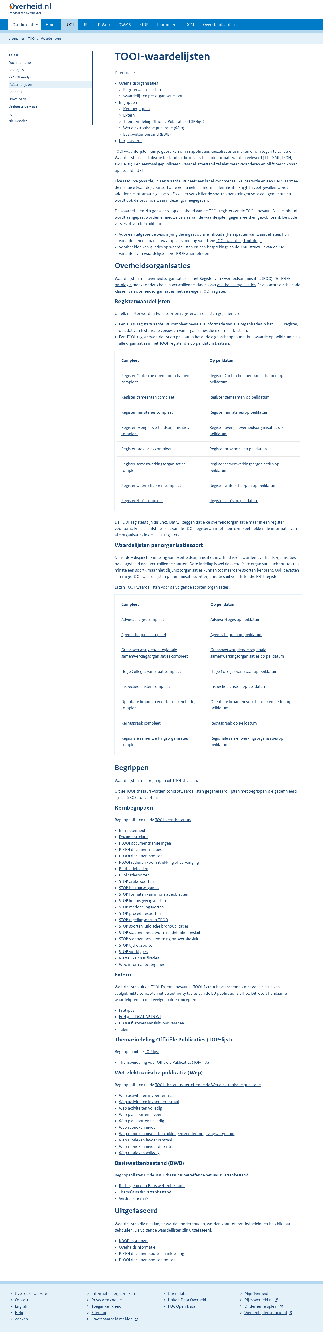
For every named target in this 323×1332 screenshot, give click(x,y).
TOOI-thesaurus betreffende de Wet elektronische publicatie (208, 1084)
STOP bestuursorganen (139, 887)
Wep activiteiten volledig (140, 1108)
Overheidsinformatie (137, 1247)
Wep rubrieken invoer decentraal (148, 1146)
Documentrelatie (133, 836)
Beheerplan (18, 92)
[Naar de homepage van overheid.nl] (29, 7)
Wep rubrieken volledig (139, 1152)
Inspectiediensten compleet (145, 686)
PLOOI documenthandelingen (145, 843)
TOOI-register (213, 291)
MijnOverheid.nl (258, 1293)
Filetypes (126, 1010)
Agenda (15, 113)
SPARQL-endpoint (23, 77)
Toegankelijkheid (107, 1306)
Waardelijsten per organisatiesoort (153, 96)
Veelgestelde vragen (24, 106)
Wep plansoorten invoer (140, 1114)
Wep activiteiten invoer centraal (147, 1095)
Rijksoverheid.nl (258, 1299)
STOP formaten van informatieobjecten (153, 894)
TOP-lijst (152, 1051)
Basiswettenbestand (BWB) (147, 134)
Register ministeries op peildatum (239, 412)
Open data (177, 1293)
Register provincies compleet (146, 448)
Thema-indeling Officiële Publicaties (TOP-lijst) (163, 121)
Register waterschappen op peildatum (243, 485)
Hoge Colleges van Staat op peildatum (243, 671)
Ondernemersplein (261, 1306)
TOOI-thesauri (258, 210)
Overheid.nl (23, 26)
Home (51, 24)
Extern (129, 115)
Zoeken (21, 1319)
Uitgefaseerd (130, 140)
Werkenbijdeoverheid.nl (265, 1312)
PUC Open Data (181, 1306)
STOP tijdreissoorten (137, 945)
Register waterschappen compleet (151, 485)
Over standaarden (219, 24)
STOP (143, 24)
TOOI (69, 24)
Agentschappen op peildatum (236, 634)
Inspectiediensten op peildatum (238, 686)
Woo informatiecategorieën (143, 964)
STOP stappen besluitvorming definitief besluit (159, 932)
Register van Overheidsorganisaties (230, 278)
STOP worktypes (133, 951)
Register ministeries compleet (147, 412)
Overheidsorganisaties (138, 83)
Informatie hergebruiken (113, 1293)
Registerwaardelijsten (142, 89)
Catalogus (16, 70)
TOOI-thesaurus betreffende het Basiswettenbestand (201, 1175)
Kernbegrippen (136, 108)
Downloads (17, 99)
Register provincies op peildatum (238, 448)
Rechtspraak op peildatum (233, 723)
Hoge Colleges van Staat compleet (151, 671)
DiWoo (104, 24)
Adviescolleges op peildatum (235, 619)
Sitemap (99, 1312)
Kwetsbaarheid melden (112, 1319)
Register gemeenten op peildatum (240, 397)
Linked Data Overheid (187, 1299)
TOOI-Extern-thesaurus (171, 986)
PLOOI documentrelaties (140, 849)
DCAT (190, 24)
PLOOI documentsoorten (141, 856)
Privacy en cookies (107, 1299)
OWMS (124, 24)
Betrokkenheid (132, 830)
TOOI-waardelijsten (192, 253)
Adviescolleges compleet (142, 619)
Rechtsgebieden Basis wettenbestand (152, 1185)
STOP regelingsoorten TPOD (143, 919)
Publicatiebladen (133, 868)
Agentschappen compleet (143, 634)
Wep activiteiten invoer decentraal (149, 1101)
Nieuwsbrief (18, 121)
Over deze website (31, 1293)
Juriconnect (167, 24)
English (21, 1306)
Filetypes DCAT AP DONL (140, 1016)
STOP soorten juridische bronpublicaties (153, 926)
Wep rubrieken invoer (138, 1127)
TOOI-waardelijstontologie (239, 240)
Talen (123, 1029)
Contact (21, 1299)
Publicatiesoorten (134, 875)
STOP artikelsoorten (136, 881)
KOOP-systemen (133, 1240)
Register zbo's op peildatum (234, 500)
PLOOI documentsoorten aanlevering (151, 1253)
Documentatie (20, 62)
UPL (85, 24)
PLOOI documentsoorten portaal (147, 1260)
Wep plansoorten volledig (141, 1121)
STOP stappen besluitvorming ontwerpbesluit (158, 939)
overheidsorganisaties (236, 284)
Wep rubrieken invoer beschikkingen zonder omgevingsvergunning (177, 1133)
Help (19, 1312)
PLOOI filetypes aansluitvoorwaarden (151, 1023)
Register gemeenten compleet (147, 397)
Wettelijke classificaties (139, 958)
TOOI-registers (221, 210)
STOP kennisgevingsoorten (142, 900)
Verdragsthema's (133, 1198)
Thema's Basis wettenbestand (145, 1192)
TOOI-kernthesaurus (173, 819)
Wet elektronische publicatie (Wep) (153, 127)
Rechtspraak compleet (141, 723)
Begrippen (128, 102)
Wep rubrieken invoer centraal (145, 1140)
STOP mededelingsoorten (141, 907)
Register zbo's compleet (142, 500)
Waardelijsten (21, 84)
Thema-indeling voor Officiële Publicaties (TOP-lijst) (164, 1062)
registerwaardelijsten (198, 313)
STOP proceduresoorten (140, 913)
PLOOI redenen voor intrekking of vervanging (159, 862)
